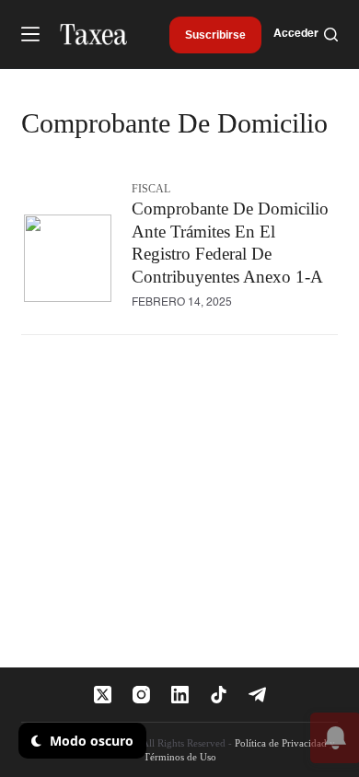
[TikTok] (218, 694)
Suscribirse (215, 35)
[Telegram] (257, 694)
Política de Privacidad (281, 742)
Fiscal (151, 188)
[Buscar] (331, 34)
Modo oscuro (89, 740)
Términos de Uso (180, 756)
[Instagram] (141, 694)
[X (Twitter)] (102, 694)
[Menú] (30, 34)
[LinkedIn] (180, 694)
